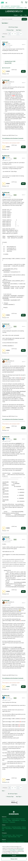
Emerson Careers (19, 835)
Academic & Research (6, 818)
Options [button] (23, 44)
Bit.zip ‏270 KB (8, 63)
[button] (3, 71)
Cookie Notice (20, 849)
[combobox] (11, 19)
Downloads (4, 841)
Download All (7, 67)
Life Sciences (23, 820)
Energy (9, 820)
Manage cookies (14, 858)
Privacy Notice (12, 849)
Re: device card (5, 80)
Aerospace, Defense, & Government (18, 818)
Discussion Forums (15, 6)
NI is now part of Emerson (6, 835)
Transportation (12, 822)
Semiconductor (5, 822)
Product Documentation (11, 841)
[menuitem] (22, 3)
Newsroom (5, 836)
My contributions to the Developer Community (12, 138)
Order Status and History (16, 827)
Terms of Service (9, 828)
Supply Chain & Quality (12, 836)
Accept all (14, 855)
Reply (23, 71)
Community (7, 6)
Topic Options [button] (4, 23)
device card (5, 42)
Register (16, 15)
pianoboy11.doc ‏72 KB (10, 61)
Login (21, 15)
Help (25, 15)
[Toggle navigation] (7, 2)
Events (19, 836)
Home (2, 6)
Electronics (5, 820)
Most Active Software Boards (8, 7)
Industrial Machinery (16, 820)
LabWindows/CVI (19, 7)
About (14, 835)
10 (6, 782)
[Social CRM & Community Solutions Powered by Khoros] (14, 802)
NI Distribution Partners (6, 827)
